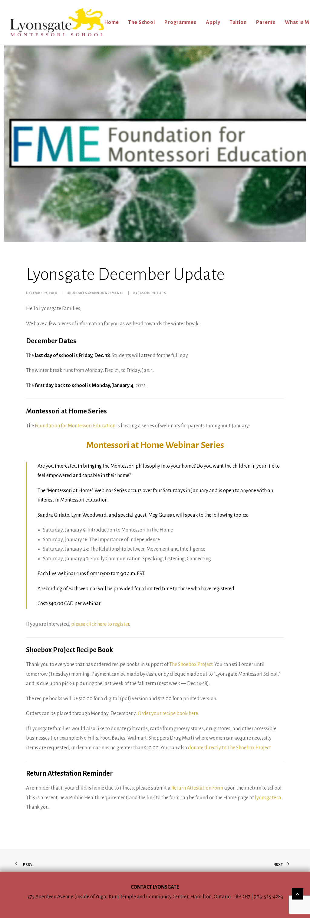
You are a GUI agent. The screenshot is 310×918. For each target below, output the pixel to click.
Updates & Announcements (97, 293)
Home (111, 22)
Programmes (180, 22)
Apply (213, 22)
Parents (265, 22)
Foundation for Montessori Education (75, 426)
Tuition (238, 22)
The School (141, 22)
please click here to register (100, 624)
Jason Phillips (152, 293)
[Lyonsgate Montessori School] (57, 22)
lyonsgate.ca (268, 797)
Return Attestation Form (197, 788)
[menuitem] (114, 22)
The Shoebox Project (191, 664)
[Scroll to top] (297, 893)
